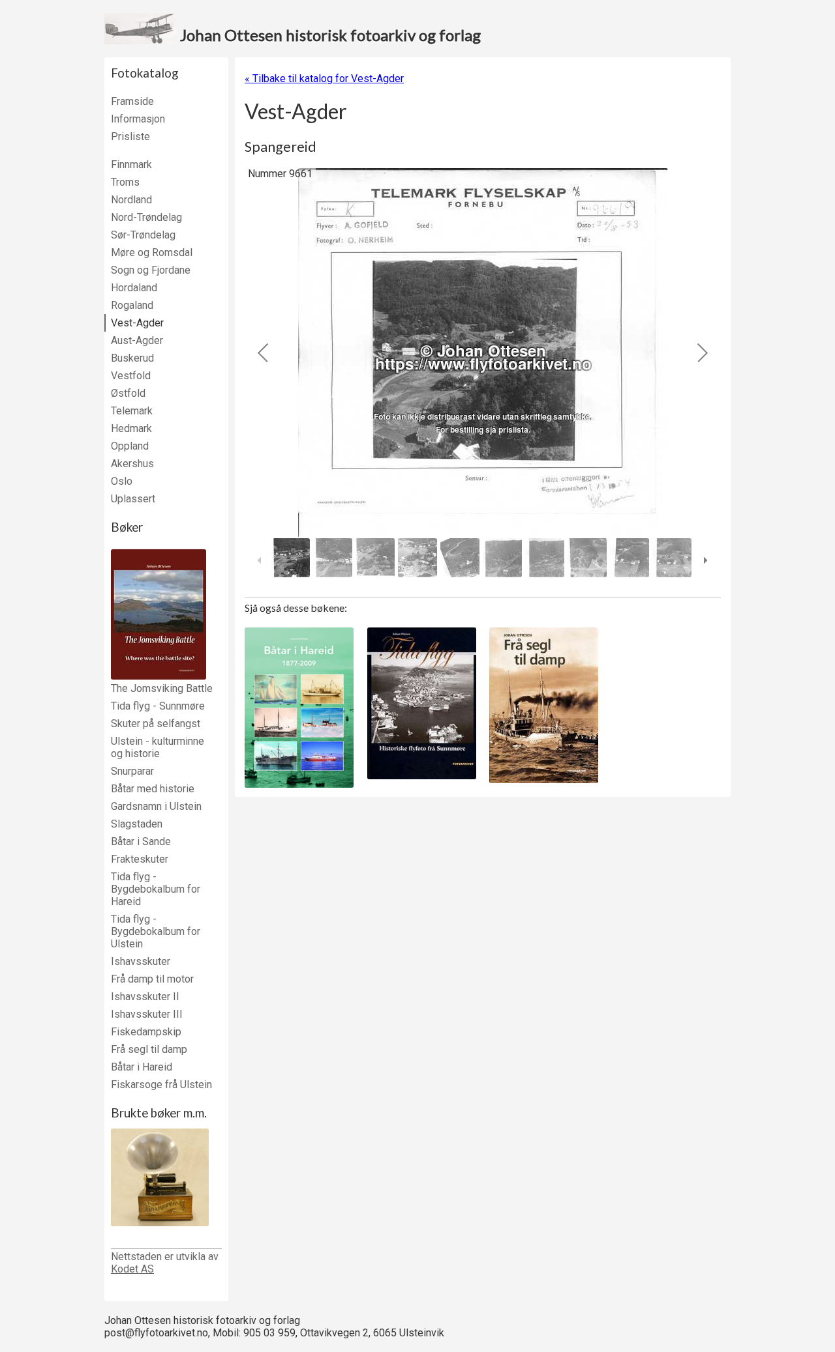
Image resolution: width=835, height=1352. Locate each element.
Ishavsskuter (140, 961)
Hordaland (134, 287)
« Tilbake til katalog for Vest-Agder (324, 78)
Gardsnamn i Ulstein (156, 806)
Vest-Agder (137, 323)
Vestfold (131, 375)
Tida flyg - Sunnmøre (158, 706)
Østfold (128, 393)
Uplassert (133, 499)
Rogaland (132, 305)
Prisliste (130, 136)
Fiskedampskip (146, 1032)
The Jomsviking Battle (162, 688)
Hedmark (131, 428)
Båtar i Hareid (141, 1067)
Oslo (121, 481)
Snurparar (132, 771)
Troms (125, 182)
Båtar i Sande (141, 841)
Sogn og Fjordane (150, 270)
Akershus (132, 463)
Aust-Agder (137, 340)
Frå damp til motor (152, 979)
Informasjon (138, 119)
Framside (132, 101)
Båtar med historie (152, 789)
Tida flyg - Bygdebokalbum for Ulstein (155, 931)
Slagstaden (136, 824)
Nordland (131, 200)
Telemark (132, 411)
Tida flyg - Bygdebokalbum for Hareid (155, 889)
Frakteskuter (139, 859)
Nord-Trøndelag (146, 217)
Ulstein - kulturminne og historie (157, 747)
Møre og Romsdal (151, 252)
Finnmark (131, 164)
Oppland (130, 446)
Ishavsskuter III (147, 1014)
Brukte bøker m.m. (159, 1113)
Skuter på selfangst (155, 723)
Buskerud (132, 358)
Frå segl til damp (149, 1049)
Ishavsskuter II (145, 996)
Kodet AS (132, 1269)
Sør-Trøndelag (143, 235)
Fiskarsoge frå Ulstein (161, 1084)
